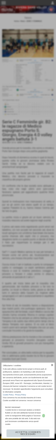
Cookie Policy (8, 395)
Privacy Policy (20, 395)
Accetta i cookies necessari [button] (28, 433)
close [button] (52, 365)
